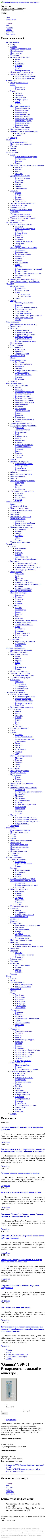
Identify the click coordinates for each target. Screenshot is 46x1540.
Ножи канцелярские (23, 447)
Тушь (17, 724)
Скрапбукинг (11, 544)
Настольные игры (17, 356)
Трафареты (14, 212)
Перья (17, 627)
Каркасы (13, 834)
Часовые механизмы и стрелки (22, 218)
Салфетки (19, 199)
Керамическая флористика (21, 510)
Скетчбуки (19, 705)
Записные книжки (22, 411)
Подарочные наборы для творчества (25, 282)
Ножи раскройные (22, 1099)
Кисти (17, 713)
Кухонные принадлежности (26, 307)
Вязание (9, 140)
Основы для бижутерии (19, 57)
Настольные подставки (19, 462)
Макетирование (16, 345)
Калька (18, 550)
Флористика (10, 828)
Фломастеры (20, 489)
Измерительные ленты (24, 1078)
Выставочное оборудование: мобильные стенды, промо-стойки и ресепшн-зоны (21, 1261)
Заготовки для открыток (25, 565)
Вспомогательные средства (26, 157)
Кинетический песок (23, 364)
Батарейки (19, 682)
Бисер (12, 45)
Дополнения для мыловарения (27, 925)
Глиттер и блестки (22, 178)
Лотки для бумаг (21, 466)
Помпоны (19, 239)
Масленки (19, 796)
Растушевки (20, 809)
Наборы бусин (21, 233)
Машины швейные (22, 1065)
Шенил (18, 246)
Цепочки (18, 66)
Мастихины (20, 798)
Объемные (19, 599)
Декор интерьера (17, 286)
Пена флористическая (19, 845)
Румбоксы (19, 351)
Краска (18, 184)
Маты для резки (21, 1092)
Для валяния (20, 997)
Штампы (18, 646)
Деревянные (25, 294)
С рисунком (20, 89)
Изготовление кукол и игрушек (23, 881)
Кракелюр (19, 182)
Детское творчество (13, 222)
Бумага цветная (21, 404)
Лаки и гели (15, 512)
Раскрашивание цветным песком (28, 273)
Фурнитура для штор (23, 1056)
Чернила (18, 726)
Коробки (18, 661)
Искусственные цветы (19, 832)
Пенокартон (20, 417)
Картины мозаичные (23, 864)
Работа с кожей (16, 959)
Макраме (18, 953)
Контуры (18, 161)
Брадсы (18, 612)
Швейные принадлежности (21, 1071)
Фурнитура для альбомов (25, 570)
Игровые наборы (22, 330)
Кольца (18, 1037)
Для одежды (20, 1004)
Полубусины (20, 629)
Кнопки (18, 438)
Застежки (19, 1033)
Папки (17, 777)
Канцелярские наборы (24, 464)
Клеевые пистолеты (23, 1082)
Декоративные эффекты (20, 176)
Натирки (18, 597)
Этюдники (14, 826)
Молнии (18, 1044)
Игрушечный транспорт (25, 335)
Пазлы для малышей (23, 375)
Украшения (14, 606)
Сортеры (18, 377)
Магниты (19, 231)
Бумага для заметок (23, 394)
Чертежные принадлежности (22, 491)
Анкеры (18, 608)
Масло (17, 747)
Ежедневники (20, 409)
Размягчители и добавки (25, 523)
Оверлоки (19, 1067)
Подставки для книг (23, 470)
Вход (8, 17)
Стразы (18, 866)
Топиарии (14, 961)
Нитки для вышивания (19, 129)
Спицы (13, 150)
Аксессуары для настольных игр (23, 324)
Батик (12, 155)
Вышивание (10, 81)
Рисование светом (22, 275)
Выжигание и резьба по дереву (22, 879)
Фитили (18, 902)
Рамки (17, 292)
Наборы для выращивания (21, 841)
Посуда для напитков (23, 309)
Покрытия (19, 536)
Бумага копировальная (24, 398)
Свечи (17, 299)
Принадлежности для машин (26, 1069)
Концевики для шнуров (24, 1040)
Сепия (17, 764)
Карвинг (18, 305)
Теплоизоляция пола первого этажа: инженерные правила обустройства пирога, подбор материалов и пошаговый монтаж (22, 1329)
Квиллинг (14, 908)
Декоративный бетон (18, 506)
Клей (17, 434)
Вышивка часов (21, 125)
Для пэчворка (20, 1006)
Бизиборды (19, 362)
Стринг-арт (19, 957)
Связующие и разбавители (21, 210)
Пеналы (13, 479)
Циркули (18, 500)
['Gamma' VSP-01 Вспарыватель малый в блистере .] (9, 1401)
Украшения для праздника (20, 677)
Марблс (13, 838)
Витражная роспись (23, 254)
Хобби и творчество (14, 857)
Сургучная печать (22, 633)
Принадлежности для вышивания (24, 131)
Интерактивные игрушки (25, 341)
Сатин (17, 102)
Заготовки (14, 561)
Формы (18, 320)
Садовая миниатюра (18, 851)
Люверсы (19, 618)
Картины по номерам (19, 906)
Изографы (19, 493)
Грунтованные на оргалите (26, 819)
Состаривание (21, 188)
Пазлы (13, 358)
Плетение (14, 951)
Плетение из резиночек (24, 955)
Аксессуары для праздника (21, 650)
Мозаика (18, 267)
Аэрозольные (20, 741)
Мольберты (15, 769)
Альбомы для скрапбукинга (26, 563)
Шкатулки (19, 1111)
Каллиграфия (15, 709)
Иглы (12, 980)
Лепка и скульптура (14, 502)
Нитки (13, 991)
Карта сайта (10, 34)
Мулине (13, 91)
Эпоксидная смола (17, 220)
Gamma (9, 1359)
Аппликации (20, 610)
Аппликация (20, 250)
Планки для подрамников (25, 805)
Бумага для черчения (23, 703)
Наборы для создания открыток (27, 567)
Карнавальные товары (19, 652)
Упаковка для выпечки (24, 318)
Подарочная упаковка (19, 654)
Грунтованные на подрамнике (27, 821)
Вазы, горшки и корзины (20, 830)
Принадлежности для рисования (23, 788)
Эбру (17, 754)
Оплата (9, 30)
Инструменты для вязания (20, 144)
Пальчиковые (20, 749)
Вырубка (18, 614)
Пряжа (13, 148)
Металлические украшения (26, 620)
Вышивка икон (21, 112)
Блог (7, 25)
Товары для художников (15, 692)
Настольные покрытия (24, 445)
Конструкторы (16, 343)
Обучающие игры (22, 373)
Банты (17, 656)
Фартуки (18, 813)
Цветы (17, 1027)
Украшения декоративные (20, 214)
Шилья (18, 1109)
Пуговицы (19, 631)
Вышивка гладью (22, 110)
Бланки (18, 387)
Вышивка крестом (22, 114)
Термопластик (21, 201)
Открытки (19, 237)
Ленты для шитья (17, 982)
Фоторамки (19, 244)
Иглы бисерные (16, 51)
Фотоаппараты (21, 686)
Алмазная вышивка (18, 860)
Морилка (18, 186)
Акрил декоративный (23, 737)
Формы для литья (22, 938)
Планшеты (14, 785)
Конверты (19, 415)
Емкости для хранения (24, 303)
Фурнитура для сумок (24, 1054)
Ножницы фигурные (23, 589)
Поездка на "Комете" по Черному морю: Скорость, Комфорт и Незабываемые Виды (22, 1215)
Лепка (17, 265)
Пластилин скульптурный (20, 517)
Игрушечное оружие (23, 332)
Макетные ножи (21, 580)
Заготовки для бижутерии (20, 49)
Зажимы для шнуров (23, 1031)
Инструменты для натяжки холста (28, 792)
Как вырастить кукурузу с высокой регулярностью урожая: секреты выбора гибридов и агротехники (23, 1150)
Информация (11, 1420)
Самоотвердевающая (23, 525)
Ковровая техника (22, 127)
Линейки (18, 495)
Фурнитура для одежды (24, 1052)
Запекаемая (19, 521)
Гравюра (18, 260)
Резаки (18, 451)
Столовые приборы (23, 313)
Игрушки (14, 328)
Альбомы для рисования (25, 697)
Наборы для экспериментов (26, 371)
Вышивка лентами (22, 116)
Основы (18, 896)
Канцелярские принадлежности (23, 426)
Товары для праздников (15, 648)
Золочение (19, 180)
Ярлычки (19, 637)
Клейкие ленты (21, 436)
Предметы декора (22, 290)
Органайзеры (20, 468)
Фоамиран (14, 963)
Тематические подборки (20, 673)
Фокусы (13, 381)
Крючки (13, 146)
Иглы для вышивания (19, 83)
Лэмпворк (14, 919)
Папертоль (14, 948)
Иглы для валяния (22, 870)
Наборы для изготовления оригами (29, 946)
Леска (17, 59)
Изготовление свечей (19, 889)
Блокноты (19, 390)
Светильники (20, 1107)
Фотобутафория (21, 688)
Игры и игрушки (12, 322)
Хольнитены (20, 1059)
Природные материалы (19, 847)
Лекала (18, 1084)
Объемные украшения (24, 625)
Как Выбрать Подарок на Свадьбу (15, 1307)
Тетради (18, 421)
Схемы (18, 136)
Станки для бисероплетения (21, 72)
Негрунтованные (22, 824)
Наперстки (19, 1097)
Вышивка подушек (22, 123)
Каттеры (18, 531)
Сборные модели (22, 354)
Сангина (18, 762)
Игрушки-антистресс (23, 339)
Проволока (19, 64)
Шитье (18, 277)
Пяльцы (13, 138)
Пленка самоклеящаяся (24, 419)
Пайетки (18, 1014)
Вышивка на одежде (23, 121)
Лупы (17, 1088)
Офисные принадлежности (21, 474)
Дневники (19, 407)
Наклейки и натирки (18, 593)
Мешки (18, 665)
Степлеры (19, 455)
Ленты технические (23, 987)
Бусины (13, 47)
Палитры (18, 802)
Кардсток (19, 553)
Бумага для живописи (24, 701)
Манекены (19, 1090)
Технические (20, 1008)
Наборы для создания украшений (28, 269)
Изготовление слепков (19, 508)
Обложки (14, 472)
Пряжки (18, 1046)
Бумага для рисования (19, 694)
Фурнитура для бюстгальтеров (27, 1050)
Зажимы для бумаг (22, 430)
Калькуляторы (21, 432)
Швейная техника (17, 1063)
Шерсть (18, 104)
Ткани (12, 993)
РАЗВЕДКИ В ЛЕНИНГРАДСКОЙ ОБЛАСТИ (21, 1192)
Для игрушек (20, 1001)
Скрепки (18, 453)
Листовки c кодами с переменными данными (20, 1173)
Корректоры (20, 440)
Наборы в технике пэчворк (21, 940)
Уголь (17, 766)
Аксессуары (20, 133)
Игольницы (20, 1075)
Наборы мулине (21, 100)
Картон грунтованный (19, 728)
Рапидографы (20, 498)
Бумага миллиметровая (24, 402)
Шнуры (18, 68)
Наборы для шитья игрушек (26, 885)
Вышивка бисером (22, 108)
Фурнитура (19, 887)
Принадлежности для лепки (21, 527)
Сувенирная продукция (19, 671)
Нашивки (19, 1012)
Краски (18, 163)
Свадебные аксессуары (24, 675)
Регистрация (11, 19)
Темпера (18, 752)
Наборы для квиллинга (24, 915)
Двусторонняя (20, 548)
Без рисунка (20, 87)
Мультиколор (20, 97)
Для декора (19, 999)
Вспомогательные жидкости (21, 707)
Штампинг (14, 639)
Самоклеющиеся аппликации (27, 1018)
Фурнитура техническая (25, 78)
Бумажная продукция (19, 385)
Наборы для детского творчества (23, 248)
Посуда (13, 301)
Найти (4, 13)
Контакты (10, 32)
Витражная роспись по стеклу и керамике (27, 165)
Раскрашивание (21, 271)
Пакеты (18, 669)
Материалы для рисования (21, 756)
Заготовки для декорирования (22, 203)
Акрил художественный (24, 739)
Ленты (17, 172)
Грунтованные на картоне (25, 817)
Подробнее (5, 1142)
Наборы (18, 195)
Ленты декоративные (23, 984)
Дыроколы (19, 428)
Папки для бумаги (17, 476)
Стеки (17, 538)
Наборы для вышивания (20, 106)
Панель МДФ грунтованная (21, 783)
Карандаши (19, 483)
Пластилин (14, 514)
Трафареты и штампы (23, 241)
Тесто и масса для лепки (20, 542)
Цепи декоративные (23, 1061)
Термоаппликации (22, 1023)
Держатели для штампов (25, 642)
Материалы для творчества (21, 224)
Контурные (19, 595)
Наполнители (15, 843)
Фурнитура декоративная (25, 76)
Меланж (18, 93)
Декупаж (14, 191)
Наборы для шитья (22, 1095)
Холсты (13, 815)
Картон (18, 413)
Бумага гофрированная (24, 392)
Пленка (18, 197)
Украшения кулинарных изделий (28, 315)
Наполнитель (20, 667)
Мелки (13, 459)
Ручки (17, 487)
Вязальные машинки (18, 142)
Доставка (9, 28)
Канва (12, 85)
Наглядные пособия (18, 773)
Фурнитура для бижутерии (21, 74)
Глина (12, 504)
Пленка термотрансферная (25, 559)
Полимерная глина (17, 519)
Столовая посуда (22, 311)
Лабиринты (19, 366)
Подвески (19, 1016)
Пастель (18, 760)
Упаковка (14, 855)
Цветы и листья (21, 635)
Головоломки (15, 326)
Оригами (14, 942)
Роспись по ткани (17, 208)
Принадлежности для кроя (25, 1105)
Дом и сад (10, 284)
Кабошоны (14, 55)
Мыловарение (16, 923)
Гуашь (17, 743)
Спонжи (18, 811)
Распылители (20, 807)
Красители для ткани (18, 205)
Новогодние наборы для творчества (24, 280)
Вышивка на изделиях (24, 119)
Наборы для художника (19, 771)
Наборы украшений (23, 622)
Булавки (13, 978)
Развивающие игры (18, 360)
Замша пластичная (22, 965)
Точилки (18, 457)
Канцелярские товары (14, 383)
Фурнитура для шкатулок (20, 216)
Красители (19, 891)
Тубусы (18, 781)
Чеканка (13, 974)
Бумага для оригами (23, 944)
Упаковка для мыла (23, 936)
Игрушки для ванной (23, 337)
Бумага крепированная (24, 400)
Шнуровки (19, 379)
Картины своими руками (25, 229)
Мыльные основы (22, 929)
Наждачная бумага (22, 800)
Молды (18, 534)
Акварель (19, 735)
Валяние (13, 868)
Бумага (18, 193)
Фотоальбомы (20, 684)
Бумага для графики (23, 699)
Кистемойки (20, 794)
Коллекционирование (19, 917)
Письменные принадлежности (22, 481)
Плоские (18, 603)
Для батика (19, 995)
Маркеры (19, 174)
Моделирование (16, 347)
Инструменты (16, 53)
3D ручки (19, 227)
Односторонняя (21, 557)
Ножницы (19, 449)
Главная (9, 23)
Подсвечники (20, 288)
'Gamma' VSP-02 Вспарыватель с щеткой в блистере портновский (23, 1470)
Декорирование (12, 152)
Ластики (18, 443)
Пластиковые (25, 296)
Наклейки (19, 235)
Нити (17, 61)
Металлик (19, 95)
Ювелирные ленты (22, 70)
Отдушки (19, 898)
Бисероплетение (12, 42)
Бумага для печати (22, 396)
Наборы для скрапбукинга (20, 591)
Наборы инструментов (24, 582)
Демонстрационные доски (21, 423)
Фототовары (15, 680)
